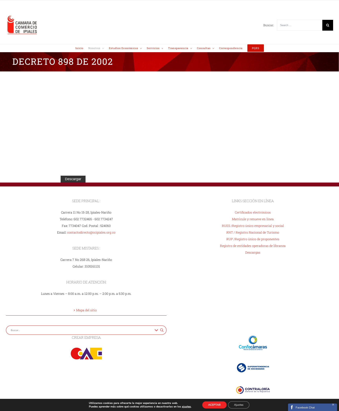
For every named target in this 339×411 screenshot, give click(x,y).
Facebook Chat (305, 407)
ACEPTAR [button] (214, 405)
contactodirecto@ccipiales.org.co (91, 232)
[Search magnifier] (162, 330)
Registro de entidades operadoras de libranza (253, 246)
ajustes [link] (186, 406)
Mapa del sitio (86, 310)
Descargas (252, 252)
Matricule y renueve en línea (253, 219)
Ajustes (238, 405)
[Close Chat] (333, 407)
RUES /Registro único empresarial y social (253, 226)
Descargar (73, 179)
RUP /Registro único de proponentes (252, 239)
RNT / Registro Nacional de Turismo (252, 232)
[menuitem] (81, 48)
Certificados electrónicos (253, 212)
